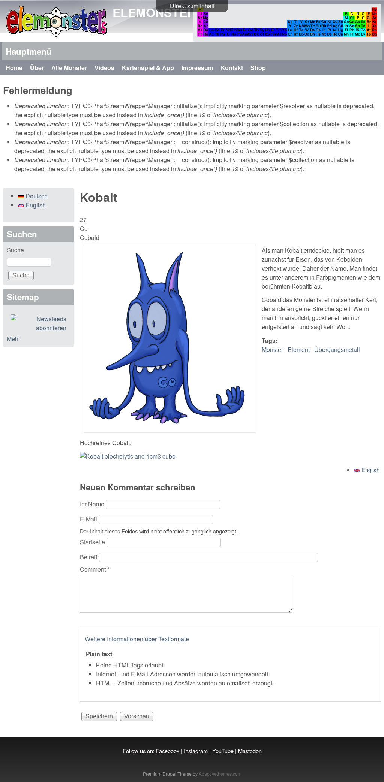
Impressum (197, 67)
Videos (104, 67)
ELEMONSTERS (158, 12)
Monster (272, 349)
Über (37, 67)
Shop (258, 67)
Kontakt (232, 67)
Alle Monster (69, 67)
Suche (15, 250)
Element (299, 349)
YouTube (223, 751)
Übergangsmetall (337, 349)
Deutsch (36, 196)
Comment (95, 569)
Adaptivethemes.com (220, 773)
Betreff (89, 557)
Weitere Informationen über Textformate (137, 639)
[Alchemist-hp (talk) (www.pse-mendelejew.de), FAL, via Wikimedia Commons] (128, 456)
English (370, 470)
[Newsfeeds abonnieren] (38, 323)
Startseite (93, 542)
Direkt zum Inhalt (192, 5)
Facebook (167, 751)
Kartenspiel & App (148, 67)
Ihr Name (93, 504)
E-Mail (89, 519)
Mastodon (250, 751)
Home (14, 67)
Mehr (13, 338)
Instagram (196, 751)
